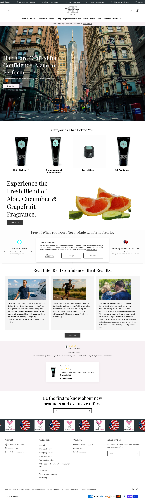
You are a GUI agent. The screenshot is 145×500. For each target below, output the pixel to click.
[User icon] (131, 10)
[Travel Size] (89, 151)
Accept (71, 256)
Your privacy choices (48, 474)
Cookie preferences (88, 490)
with (89, 444)
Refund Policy (45, 456)
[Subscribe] (89, 411)
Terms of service (38, 490)
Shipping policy (53, 490)
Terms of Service (46, 460)
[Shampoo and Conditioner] (55, 151)
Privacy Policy (92, 250)
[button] (8, 10)
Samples (43, 470)
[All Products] (123, 151)
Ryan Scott (17, 496)
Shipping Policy (46, 453)
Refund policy (10, 490)
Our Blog (43, 478)
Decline (93, 256)
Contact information (70, 490)
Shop (32, 19)
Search (42, 445)
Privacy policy (24, 490)
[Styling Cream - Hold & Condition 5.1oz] (54, 378)
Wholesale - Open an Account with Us (54, 465)
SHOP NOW (87, 24)
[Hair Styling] (21, 151)
